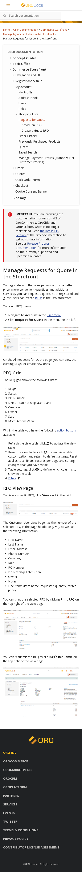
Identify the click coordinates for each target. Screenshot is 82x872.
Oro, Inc (34, 864)
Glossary (19, 198)
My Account (23, 87)
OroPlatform (15, 787)
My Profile (25, 92)
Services (10, 804)
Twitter (10, 821)
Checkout (21, 186)
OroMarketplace (17, 770)
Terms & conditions (20, 830)
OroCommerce (15, 761)
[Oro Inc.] (26, 5)
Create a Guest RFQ (35, 130)
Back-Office (21, 64)
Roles (22, 109)
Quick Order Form (27, 180)
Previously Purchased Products (40, 141)
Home (7, 29)
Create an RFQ (32, 125)
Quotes (24, 147)
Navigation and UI (27, 75)
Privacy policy (16, 839)
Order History (28, 136)
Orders (20, 168)
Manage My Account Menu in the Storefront (28, 34)
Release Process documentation (33, 245)
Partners (11, 795)
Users (22, 103)
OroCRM (10, 778)
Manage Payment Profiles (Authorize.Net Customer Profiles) (46, 160)
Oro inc (10, 752)
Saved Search (28, 152)
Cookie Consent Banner (31, 191)
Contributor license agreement (31, 847)
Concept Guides (24, 58)
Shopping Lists (28, 114)
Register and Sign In (28, 81)
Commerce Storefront (54, 29)
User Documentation (25, 29)
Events (9, 813)
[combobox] (30, 15)
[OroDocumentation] (38, 5)
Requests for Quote (32, 120)
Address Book (28, 98)
